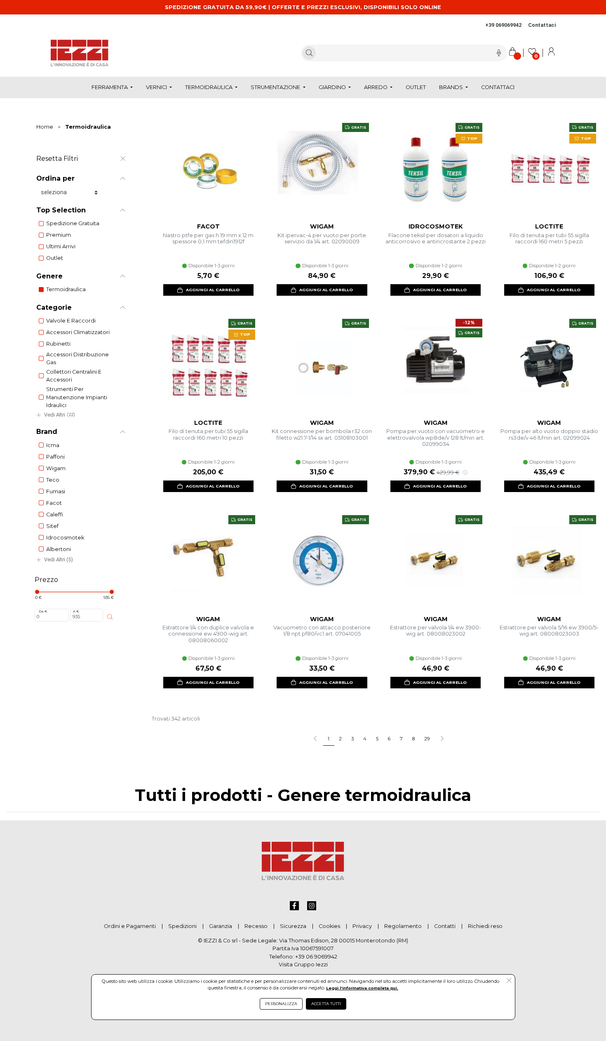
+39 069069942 (503, 25)
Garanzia (220, 926)
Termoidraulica (88, 127)
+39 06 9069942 (316, 957)
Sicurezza (293, 926)
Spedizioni (182, 926)
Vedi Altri (59, 415)
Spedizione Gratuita (72, 223)
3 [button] (352, 739)
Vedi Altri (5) (58, 559)
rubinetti (58, 344)
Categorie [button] (54, 307)
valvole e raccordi (71, 321)
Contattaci (542, 25)
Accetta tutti (326, 1003)
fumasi (55, 491)
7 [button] (401, 739)
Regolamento (403, 926)
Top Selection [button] (61, 210)
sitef (52, 526)
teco (52, 480)
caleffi (54, 514)
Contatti (445, 926)
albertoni (58, 549)
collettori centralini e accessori (73, 376)
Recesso (256, 926)
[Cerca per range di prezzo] (110, 616)
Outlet (54, 258)
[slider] (37, 592)
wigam (56, 468)
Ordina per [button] (55, 178)
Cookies (329, 926)
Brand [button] (46, 432)
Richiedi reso (485, 926)
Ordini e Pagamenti (130, 926)
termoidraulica (66, 289)
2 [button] (340, 739)
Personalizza (281, 1003)
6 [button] (389, 739)
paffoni (55, 457)
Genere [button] (49, 276)
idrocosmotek (65, 538)
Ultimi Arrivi (60, 246)
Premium (58, 235)
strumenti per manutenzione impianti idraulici (76, 397)
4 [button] (364, 739)
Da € (43, 611)
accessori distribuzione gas (77, 358)
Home (44, 127)
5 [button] (377, 739)
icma (52, 445)
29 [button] (427, 739)
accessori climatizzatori (78, 332)
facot (54, 503)
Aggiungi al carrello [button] (213, 289)
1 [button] (328, 739)
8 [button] (413, 739)
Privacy (362, 926)
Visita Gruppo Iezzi (303, 964)
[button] (441, 739)
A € (76, 611)
